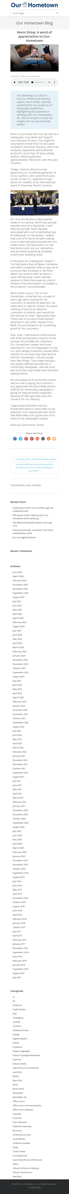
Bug (14, 1013)
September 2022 (21, 722)
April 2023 (17, 693)
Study (15, 1147)
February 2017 (19, 939)
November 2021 (20, 764)
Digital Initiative (20, 1038)
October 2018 (19, 902)
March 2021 (18, 797)
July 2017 (17, 931)
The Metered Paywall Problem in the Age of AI (32, 524)
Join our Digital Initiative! (24, 537)
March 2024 (18, 647)
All (14, 1001)
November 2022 (20, 714)
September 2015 (21, 969)
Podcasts (17, 1118)
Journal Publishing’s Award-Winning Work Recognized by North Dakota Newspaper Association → (34, 467)
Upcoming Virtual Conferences (27, 1159)
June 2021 (17, 785)
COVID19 (17, 1026)
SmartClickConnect (22, 1134)
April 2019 (17, 893)
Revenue (17, 1130)
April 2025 (17, 613)
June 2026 (17, 572)
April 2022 (17, 743)
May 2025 (17, 609)
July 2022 (17, 730)
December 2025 (20, 584)
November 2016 (20, 948)
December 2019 (20, 860)
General (17, 1059)
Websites (17, 1176)
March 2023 (18, 697)
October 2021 (19, 768)
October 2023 (19, 668)
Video (15, 1164)
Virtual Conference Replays (26, 1168)
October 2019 (19, 868)
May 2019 (17, 889)
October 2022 (19, 718)
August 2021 (18, 776)
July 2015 (17, 977)
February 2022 (19, 751)
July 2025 (17, 601)
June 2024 (17, 634)
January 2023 (19, 705)
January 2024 (19, 655)
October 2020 (19, 818)
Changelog (18, 1017)
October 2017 (19, 927)
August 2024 (18, 626)
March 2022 (18, 747)
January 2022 (19, 755)
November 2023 (20, 664)
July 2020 (17, 831)
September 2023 (21, 672)
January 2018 (19, 923)
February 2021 (19, 801)
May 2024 (17, 638)
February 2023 (19, 701)
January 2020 (19, 856)
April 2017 (17, 935)
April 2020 (17, 843)
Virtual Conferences (22, 1172)
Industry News (20, 1063)
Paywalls (17, 1113)
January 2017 (19, 944)
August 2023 (18, 676)
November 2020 (20, 814)
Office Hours (19, 1101)
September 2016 (21, 952)
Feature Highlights (21, 1051)
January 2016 (19, 964)
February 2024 (19, 651)
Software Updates (21, 1143)
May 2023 (17, 689)
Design (16, 1034)
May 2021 (17, 789)
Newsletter (18, 1092)
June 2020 (17, 835)
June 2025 (17, 605)
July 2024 (17, 630)
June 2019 (17, 885)
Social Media (19, 1138)
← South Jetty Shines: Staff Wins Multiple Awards (34, 459)
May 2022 (17, 739)
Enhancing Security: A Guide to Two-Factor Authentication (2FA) (33, 532)
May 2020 (17, 839)
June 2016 (17, 956)
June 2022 (17, 735)
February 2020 (19, 852)
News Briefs (18, 1088)
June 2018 (17, 910)
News (15, 1084)
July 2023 (17, 680)
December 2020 (20, 810)
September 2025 (21, 593)
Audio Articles (19, 1009)
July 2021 (17, 781)
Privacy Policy (34, 1187)
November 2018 (20, 898)
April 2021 (17, 793)
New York (17, 1080)
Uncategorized (20, 1155)
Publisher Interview (22, 1126)
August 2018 (18, 906)
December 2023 (20, 659)
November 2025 (20, 588)
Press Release (20, 1122)
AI (13, 996)
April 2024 (17, 643)
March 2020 (18, 847)
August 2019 (18, 877)
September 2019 (21, 872)
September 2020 (21, 822)
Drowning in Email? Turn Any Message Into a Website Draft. (33, 509)
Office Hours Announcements (27, 1105)
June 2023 (17, 684)
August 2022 (18, 726)
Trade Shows (19, 1151)
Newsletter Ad (19, 1097)
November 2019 (20, 864)
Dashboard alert (21, 1030)
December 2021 (20, 760)
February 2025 (19, 622)
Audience (17, 1005)
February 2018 (19, 918)
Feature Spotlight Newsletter (26, 1055)
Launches (17, 1072)
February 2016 (19, 960)
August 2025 (18, 597)
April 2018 (17, 914)
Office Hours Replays (23, 1109)
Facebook (17, 1047)
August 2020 (18, 827)
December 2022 (20, 710)
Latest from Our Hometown (26, 1067)
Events (16, 1042)
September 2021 (21, 772)
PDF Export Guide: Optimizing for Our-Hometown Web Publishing (31, 517)
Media (16, 1076)
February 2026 (19, 580)
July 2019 (17, 881)
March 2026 (18, 576)
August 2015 (18, 973)
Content (16, 1021)
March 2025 (18, 618)
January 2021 (19, 806)
